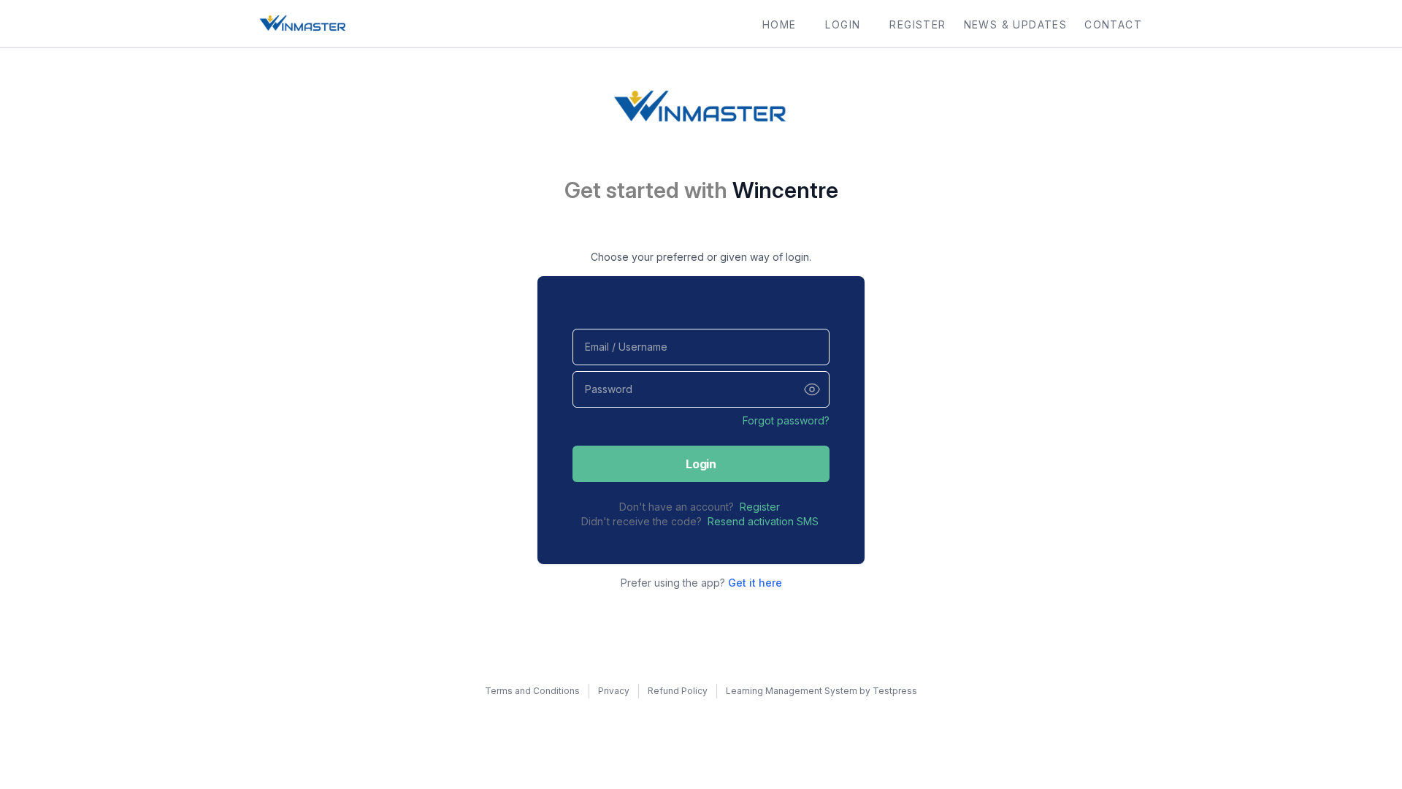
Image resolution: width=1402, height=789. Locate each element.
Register (760, 506)
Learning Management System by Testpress (821, 690)
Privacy (613, 690)
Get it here (755, 582)
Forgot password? (786, 420)
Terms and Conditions (532, 690)
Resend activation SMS (763, 521)
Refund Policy (678, 690)
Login (701, 464)
